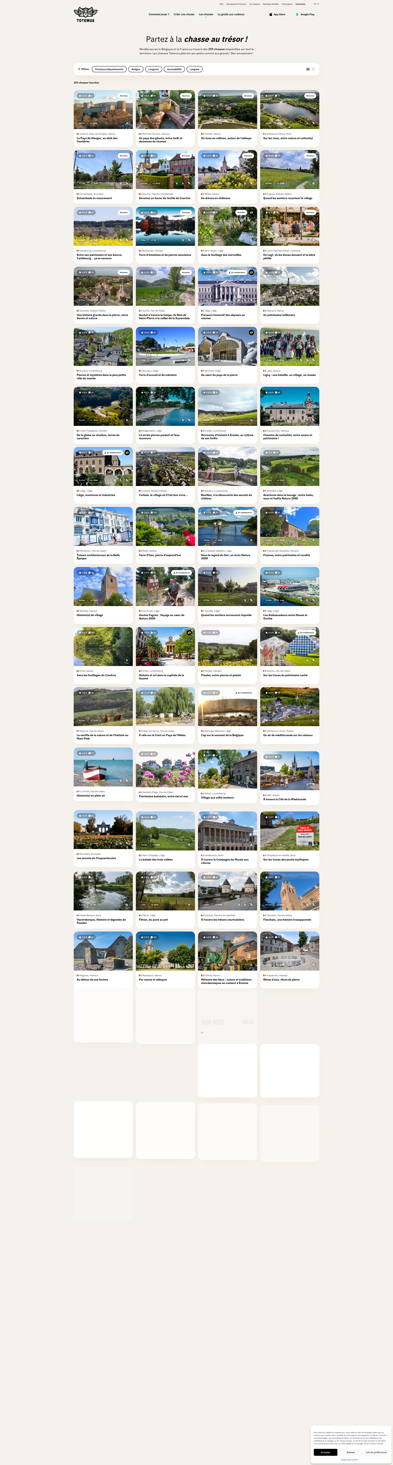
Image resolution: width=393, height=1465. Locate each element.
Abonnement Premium (236, 4)
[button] (103, 118)
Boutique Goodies (271, 4)
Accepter (325, 1452)
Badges (136, 69)
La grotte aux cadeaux (231, 14)
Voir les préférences (376, 1452)
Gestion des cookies (349, 1459)
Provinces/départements (109, 69)
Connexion (300, 4)
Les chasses (206, 14)
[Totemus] (85, 14)
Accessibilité (174, 69)
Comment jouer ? (159, 14)
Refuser (351, 1452)
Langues (194, 69)
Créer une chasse (184, 14)
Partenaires (287, 4)
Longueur (153, 69)
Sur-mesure (254, 4)
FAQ (221, 4)
